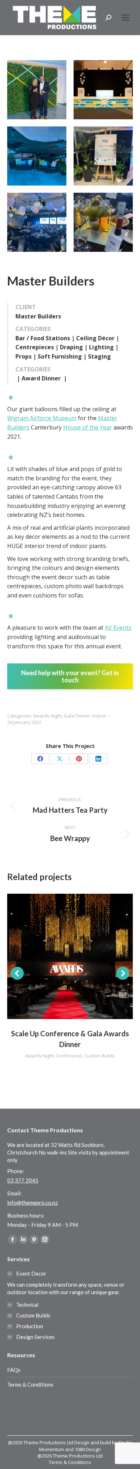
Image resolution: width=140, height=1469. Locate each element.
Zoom (60, 956)
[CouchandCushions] (36, 156)
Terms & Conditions (30, 1384)
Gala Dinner (77, 715)
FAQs (13, 1370)
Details (80, 956)
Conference (69, 1055)
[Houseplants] (103, 156)
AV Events (118, 628)
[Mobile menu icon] (125, 17)
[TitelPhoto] (103, 222)
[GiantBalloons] (36, 222)
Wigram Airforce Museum (41, 418)
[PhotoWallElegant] (36, 89)
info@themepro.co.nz (32, 1202)
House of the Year (87, 427)
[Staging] (103, 89)
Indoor (99, 715)
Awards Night (47, 715)
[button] (17, 973)
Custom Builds (99, 1055)
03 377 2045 (22, 1180)
